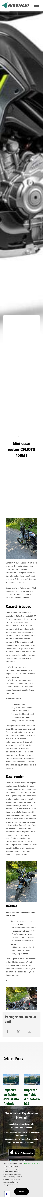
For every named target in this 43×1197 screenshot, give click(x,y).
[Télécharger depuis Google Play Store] (21, 1159)
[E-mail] (29, 1031)
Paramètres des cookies (31, 1163)
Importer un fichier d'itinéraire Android (11, 1079)
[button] (5, 1091)
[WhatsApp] (18, 1031)
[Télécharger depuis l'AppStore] (21, 1150)
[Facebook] (7, 1031)
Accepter (21, 1191)
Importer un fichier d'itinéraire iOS (32, 1079)
